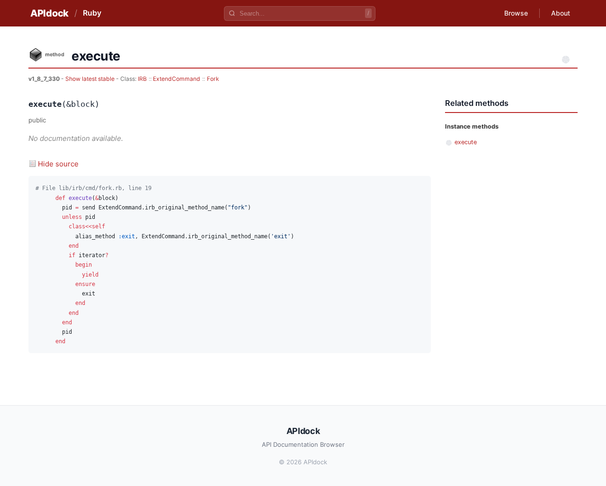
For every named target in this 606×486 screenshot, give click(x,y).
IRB (142, 78)
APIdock (49, 13)
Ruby (92, 12)
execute (465, 142)
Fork (213, 78)
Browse (516, 13)
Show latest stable (90, 78)
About (560, 13)
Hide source (58, 163)
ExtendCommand (176, 78)
